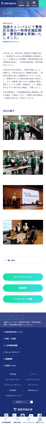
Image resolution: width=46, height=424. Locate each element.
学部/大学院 (17, 422)
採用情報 (13, 390)
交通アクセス (40, 422)
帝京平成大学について (14, 332)
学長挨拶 (13, 374)
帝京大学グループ (13, 396)
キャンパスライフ (28, 422)
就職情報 (8, 359)
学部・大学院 (10, 339)
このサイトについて (33, 379)
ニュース (17, 316)
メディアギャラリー (12, 379)
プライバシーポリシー (13, 385)
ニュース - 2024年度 (12, 319)
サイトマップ (33, 385)
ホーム (6, 316)
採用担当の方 (33, 390)
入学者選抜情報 (6, 422)
